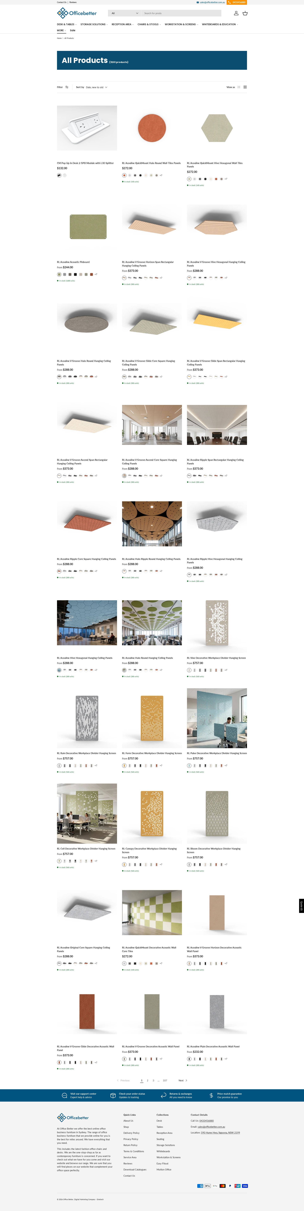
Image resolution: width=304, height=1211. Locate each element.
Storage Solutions (166, 1145)
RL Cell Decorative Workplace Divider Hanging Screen (86, 848)
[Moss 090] (151, 175)
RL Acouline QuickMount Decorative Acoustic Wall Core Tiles (149, 949)
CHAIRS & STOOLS (148, 24)
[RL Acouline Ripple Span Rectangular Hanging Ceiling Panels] (217, 425)
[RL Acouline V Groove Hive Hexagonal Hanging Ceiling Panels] (217, 227)
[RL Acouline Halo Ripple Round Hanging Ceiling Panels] (152, 524)
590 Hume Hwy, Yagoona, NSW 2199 (220, 1132)
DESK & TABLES (65, 24)
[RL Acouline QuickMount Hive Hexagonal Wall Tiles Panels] (217, 128)
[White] (64, 175)
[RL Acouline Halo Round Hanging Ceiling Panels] (152, 623)
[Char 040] (135, 175)
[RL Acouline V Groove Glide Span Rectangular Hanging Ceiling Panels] (217, 326)
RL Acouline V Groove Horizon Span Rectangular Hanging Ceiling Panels (148, 263)
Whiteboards (163, 1151)
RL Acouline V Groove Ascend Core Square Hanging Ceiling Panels (149, 461)
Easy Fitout (162, 1163)
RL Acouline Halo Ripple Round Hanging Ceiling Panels (151, 558)
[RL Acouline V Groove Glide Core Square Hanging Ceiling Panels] (152, 326)
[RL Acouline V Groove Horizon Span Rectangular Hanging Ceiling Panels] (152, 227)
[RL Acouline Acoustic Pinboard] (87, 227)
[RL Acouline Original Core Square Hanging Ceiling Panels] (87, 913)
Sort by (80, 87)
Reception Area (164, 1132)
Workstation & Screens (169, 1157)
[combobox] (165, 13)
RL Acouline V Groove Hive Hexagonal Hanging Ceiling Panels (216, 263)
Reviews (73, 2)
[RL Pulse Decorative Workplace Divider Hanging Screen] (217, 718)
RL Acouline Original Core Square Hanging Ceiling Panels (83, 949)
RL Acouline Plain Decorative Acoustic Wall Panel (213, 1046)
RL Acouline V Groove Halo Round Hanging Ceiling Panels (84, 362)
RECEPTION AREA (121, 24)
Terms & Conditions (134, 1151)
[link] (123, 1080)
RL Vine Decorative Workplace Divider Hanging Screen (216, 657)
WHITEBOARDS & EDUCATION (219, 24)
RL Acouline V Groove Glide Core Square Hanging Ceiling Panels (148, 362)
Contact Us (61, 2)
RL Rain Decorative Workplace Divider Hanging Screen (86, 753)
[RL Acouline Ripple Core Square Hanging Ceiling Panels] (87, 524)
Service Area (130, 1157)
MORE (60, 30)
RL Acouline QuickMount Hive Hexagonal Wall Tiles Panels (215, 165)
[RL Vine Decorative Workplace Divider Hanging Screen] (217, 623)
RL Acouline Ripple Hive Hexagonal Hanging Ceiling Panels (214, 560)
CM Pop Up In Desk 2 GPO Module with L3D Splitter (85, 163)
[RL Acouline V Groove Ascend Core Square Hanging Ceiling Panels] (152, 425)
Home (59, 38)
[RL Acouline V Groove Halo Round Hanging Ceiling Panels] (87, 326)
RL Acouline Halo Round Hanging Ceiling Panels (147, 657)
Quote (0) (301, 906)
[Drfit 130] (156, 175)
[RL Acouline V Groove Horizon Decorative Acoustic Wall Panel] (217, 913)
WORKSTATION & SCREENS (180, 24)
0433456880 (207, 1120)
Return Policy (130, 1145)
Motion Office (164, 1169)
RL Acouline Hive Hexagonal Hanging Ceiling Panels (84, 657)
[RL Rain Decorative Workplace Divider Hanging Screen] (87, 718)
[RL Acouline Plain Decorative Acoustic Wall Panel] (217, 1012)
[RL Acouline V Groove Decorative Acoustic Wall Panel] (152, 1012)
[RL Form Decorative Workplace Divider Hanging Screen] (152, 718)
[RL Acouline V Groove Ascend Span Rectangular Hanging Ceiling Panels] (87, 425)
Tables (160, 1126)
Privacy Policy (131, 1139)
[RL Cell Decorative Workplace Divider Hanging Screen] (87, 814)
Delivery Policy (131, 1132)
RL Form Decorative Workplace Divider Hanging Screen (152, 753)
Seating (160, 1139)
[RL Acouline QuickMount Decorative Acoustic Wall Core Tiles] (152, 913)
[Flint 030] (130, 175)
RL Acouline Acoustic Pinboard (73, 261)
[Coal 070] (140, 175)
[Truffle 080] (146, 175)
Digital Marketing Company (84, 1199)
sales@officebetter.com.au (211, 1126)
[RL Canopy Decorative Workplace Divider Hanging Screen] (152, 814)
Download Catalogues (135, 1169)
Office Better (68, 1199)
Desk (159, 1120)
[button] (245, 13)
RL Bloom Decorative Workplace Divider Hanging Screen (214, 850)
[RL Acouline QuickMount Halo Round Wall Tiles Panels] (152, 128)
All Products (69, 38)
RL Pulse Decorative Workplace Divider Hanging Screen (217, 753)
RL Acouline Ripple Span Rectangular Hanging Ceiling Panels (215, 461)
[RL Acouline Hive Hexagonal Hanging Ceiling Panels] (87, 623)
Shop (126, 1126)
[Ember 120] (216, 179)
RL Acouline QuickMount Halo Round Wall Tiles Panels (151, 163)
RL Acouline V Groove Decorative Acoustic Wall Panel (150, 1046)
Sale (72, 30)
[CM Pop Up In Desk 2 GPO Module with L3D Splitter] (87, 128)
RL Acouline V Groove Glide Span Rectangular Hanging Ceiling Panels (216, 362)
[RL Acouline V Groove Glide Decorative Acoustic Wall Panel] (87, 1012)
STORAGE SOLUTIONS (93, 24)
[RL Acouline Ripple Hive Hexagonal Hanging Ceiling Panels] (217, 524)
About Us (128, 1120)
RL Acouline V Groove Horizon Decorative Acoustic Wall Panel (214, 949)
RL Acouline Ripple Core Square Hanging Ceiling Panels (86, 558)
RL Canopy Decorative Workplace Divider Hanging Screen (149, 850)
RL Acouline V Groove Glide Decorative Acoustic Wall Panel (85, 1048)
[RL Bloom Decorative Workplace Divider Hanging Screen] (217, 814)
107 (165, 1080)
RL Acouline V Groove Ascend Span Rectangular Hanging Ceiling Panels (82, 461)
